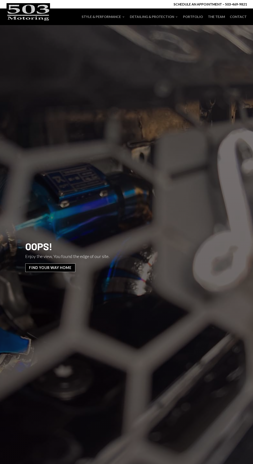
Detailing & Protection (152, 17)
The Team (216, 17)
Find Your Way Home (50, 267)
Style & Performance (101, 17)
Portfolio (193, 17)
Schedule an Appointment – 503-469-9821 (210, 4)
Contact (238, 17)
